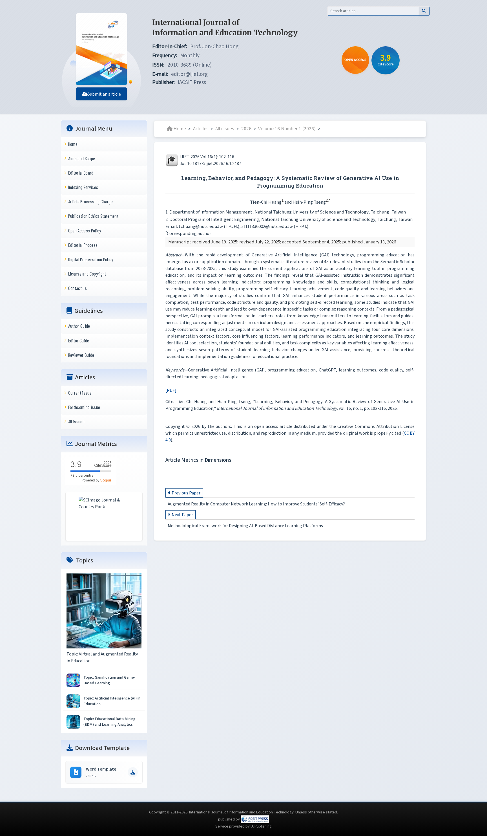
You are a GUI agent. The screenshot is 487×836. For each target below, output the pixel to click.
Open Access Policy (84, 230)
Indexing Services (83, 187)
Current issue (80, 392)
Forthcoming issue (84, 407)
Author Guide (79, 326)
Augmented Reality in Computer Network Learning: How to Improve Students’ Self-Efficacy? (256, 504)
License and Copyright (87, 273)
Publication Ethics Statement (93, 216)
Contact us (77, 288)
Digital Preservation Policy (90, 259)
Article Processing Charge (90, 201)
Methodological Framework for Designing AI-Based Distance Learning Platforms (245, 526)
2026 (246, 128)
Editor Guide (78, 340)
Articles (201, 128)
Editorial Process (83, 245)
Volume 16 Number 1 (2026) (287, 128)
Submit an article (104, 94)
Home (73, 144)
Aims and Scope (81, 158)
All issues (76, 421)
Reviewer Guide (81, 355)
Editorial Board (81, 172)
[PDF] (170, 390)
